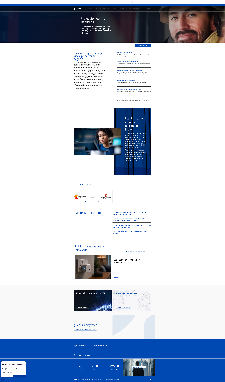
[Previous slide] (147, 251)
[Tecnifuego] (93, 196)
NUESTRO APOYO (103, 45)
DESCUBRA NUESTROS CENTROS (124, 307)
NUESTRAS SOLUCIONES (95, 45)
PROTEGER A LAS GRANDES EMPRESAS (95, 8)
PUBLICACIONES (128, 8)
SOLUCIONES (114, 8)
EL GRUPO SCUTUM (136, 8)
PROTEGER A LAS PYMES (107, 8)
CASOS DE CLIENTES (121, 8)
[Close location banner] (150, 2)
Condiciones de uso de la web (95, 379)
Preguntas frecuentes (119, 45)
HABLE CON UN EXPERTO (82, 307)
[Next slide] (149, 251)
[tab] (126, 251)
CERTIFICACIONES (110, 45)
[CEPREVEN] (80, 196)
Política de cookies (84, 379)
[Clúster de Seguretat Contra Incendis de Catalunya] (106, 196)
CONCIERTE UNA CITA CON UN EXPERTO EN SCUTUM (85, 329)
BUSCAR (144, 5)
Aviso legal (76, 379)
